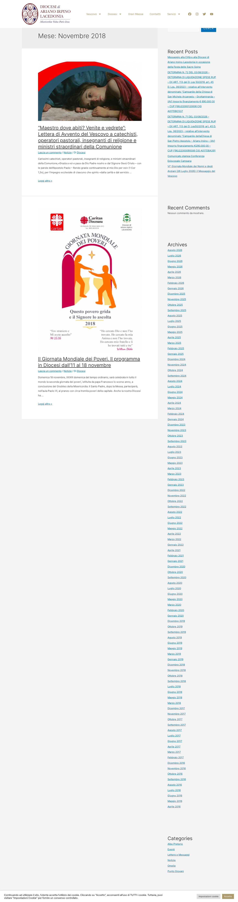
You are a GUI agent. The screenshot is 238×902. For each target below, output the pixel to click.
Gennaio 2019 (175, 659)
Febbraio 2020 (176, 610)
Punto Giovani (176, 871)
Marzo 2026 (174, 277)
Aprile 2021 (174, 550)
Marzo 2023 (174, 473)
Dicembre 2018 (176, 664)
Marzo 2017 (174, 751)
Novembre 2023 (177, 430)
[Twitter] (204, 14)
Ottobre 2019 (175, 626)
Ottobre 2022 (175, 501)
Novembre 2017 (177, 713)
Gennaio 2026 (176, 288)
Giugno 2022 (175, 522)
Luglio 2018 (174, 686)
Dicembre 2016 (176, 762)
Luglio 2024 (174, 386)
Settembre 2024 (177, 375)
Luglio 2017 (174, 735)
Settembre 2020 (177, 577)
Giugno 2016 (175, 795)
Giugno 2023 (175, 457)
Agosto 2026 (175, 250)
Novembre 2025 (177, 299)
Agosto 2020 (175, 582)
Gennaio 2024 (176, 419)
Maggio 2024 (175, 397)
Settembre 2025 (177, 310)
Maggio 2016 (175, 801)
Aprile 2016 (174, 806)
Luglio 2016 (174, 790)
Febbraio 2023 (176, 479)
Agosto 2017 (175, 730)
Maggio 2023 (175, 462)
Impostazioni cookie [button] (209, 896)
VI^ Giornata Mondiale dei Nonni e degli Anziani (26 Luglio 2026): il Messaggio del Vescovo (191, 171)
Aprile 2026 (174, 271)
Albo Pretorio (175, 843)
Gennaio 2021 (175, 561)
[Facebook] (190, 14)
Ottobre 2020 (175, 572)
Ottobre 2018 (175, 675)
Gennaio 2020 (176, 615)
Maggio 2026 (175, 266)
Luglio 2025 (174, 321)
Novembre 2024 (177, 364)
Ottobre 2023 (175, 435)
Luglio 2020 (174, 588)
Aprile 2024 (174, 402)
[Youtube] (211, 14)
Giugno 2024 (175, 392)
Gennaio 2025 (176, 353)
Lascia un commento (50, 152)
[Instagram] (197, 14)
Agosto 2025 (175, 315)
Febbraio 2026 (176, 282)
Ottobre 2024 (175, 370)
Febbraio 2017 (176, 757)
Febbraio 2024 (176, 413)
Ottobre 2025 (175, 304)
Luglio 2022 (174, 517)
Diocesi (112, 14)
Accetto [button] (228, 896)
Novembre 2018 (177, 670)
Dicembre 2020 (176, 566)
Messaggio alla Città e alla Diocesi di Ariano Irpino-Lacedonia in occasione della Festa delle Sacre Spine (189, 62)
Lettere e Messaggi (179, 854)
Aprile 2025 (174, 337)
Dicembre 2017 (176, 708)
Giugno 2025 (175, 326)
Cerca (209, 28)
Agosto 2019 (175, 637)
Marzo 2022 (174, 539)
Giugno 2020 (175, 593)
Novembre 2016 (177, 768)
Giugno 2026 (175, 261)
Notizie (68, 152)
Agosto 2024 (175, 381)
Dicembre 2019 (176, 621)
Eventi (171, 849)
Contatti (155, 14)
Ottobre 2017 (175, 719)
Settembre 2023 (177, 441)
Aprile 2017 (174, 746)
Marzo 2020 (174, 604)
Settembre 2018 (177, 681)
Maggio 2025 (175, 332)
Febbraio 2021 (176, 555)
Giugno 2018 (175, 692)
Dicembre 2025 (176, 293)
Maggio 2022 (175, 528)
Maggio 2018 (175, 697)
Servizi (171, 14)
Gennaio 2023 (176, 484)
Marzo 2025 (174, 342)
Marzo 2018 (174, 703)
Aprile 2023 (174, 468)
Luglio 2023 (174, 452)
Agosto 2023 (175, 446)
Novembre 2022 (177, 495)
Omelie (172, 865)
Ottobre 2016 (175, 773)
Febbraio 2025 (176, 348)
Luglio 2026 (174, 255)
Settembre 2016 (177, 779)
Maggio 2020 (175, 599)
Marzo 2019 (174, 653)
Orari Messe (135, 14)
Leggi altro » (45, 180)
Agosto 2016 (175, 784)
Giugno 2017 (175, 741)
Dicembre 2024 (176, 359)
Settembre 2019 (177, 632)
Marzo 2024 (174, 408)
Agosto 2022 (175, 511)
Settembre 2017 (177, 724)
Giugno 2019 (175, 642)
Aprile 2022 (174, 533)
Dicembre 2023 (176, 424)
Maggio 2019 (175, 648)
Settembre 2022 (177, 506)
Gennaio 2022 (176, 544)
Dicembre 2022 (176, 490)
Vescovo (91, 14)
